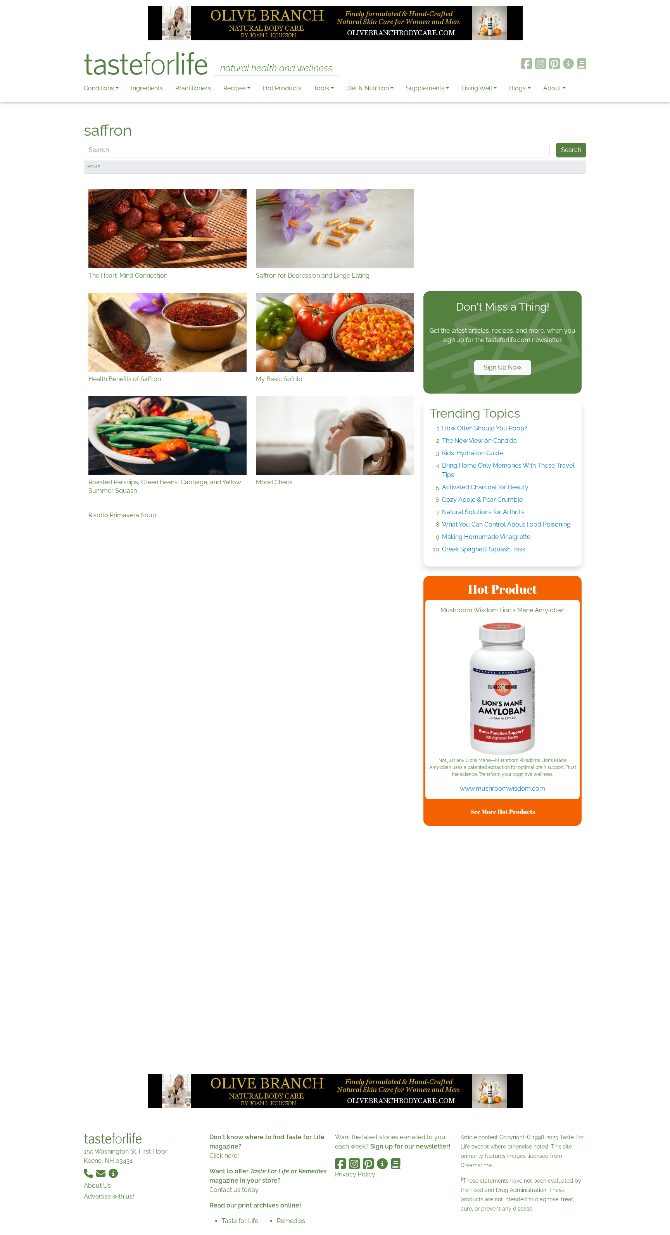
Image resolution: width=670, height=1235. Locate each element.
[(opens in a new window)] (502, 689)
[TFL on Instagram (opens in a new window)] (540, 63)
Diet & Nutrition (367, 88)
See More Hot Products (502, 811)
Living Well (476, 88)
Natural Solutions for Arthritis (483, 512)
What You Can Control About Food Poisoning (506, 524)
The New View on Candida (479, 440)
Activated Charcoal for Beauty (485, 487)
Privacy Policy (355, 1174)
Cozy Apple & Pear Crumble (482, 499)
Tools (321, 88)
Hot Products (282, 88)
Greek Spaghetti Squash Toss (483, 549)
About (552, 88)
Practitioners (193, 88)
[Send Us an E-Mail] (101, 1173)
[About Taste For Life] (568, 63)
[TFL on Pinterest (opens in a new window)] (554, 63)
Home (93, 166)
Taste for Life (240, 1221)
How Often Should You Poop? (484, 428)
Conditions (99, 88)
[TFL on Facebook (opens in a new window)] (526, 63)
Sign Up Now (502, 367)
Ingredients (147, 88)
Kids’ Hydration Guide (472, 453)
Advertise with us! (109, 1196)
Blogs (517, 88)
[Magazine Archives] (582, 63)
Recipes (234, 88)
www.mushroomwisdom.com (502, 788)
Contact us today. (234, 1190)
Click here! (224, 1155)
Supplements (425, 88)
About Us (97, 1185)
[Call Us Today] (89, 1173)
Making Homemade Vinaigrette (486, 537)
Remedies (291, 1221)
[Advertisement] (502, 234)
